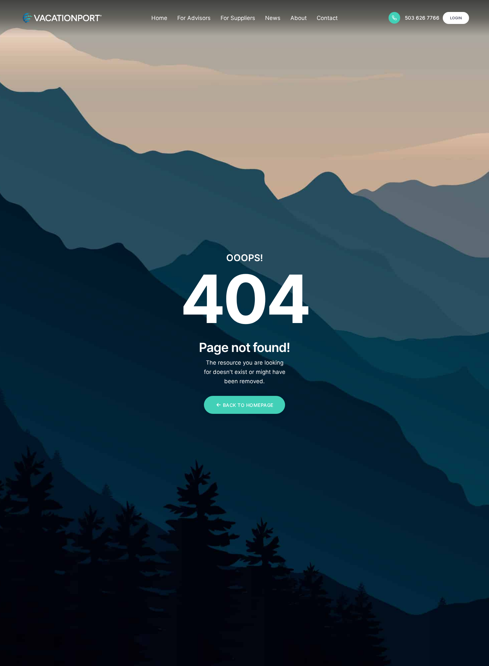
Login (456, 18)
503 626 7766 (422, 18)
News (272, 18)
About (298, 18)
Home (159, 18)
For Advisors (194, 18)
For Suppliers (238, 18)
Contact (327, 18)
